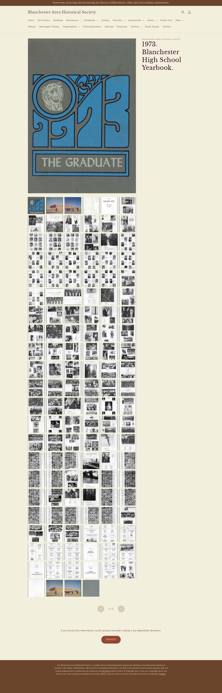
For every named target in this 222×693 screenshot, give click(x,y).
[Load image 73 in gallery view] (36, 424)
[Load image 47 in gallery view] (109, 333)
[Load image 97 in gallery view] (36, 497)
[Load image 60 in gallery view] (127, 369)
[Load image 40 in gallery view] (91, 314)
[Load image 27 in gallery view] (72, 278)
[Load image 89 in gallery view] (109, 460)
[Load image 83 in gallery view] (109, 442)
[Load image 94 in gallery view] (91, 479)
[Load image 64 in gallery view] (91, 387)
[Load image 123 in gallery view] (72, 570)
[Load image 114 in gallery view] (127, 533)
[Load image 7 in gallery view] (36, 223)
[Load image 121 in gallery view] (36, 570)
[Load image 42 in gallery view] (127, 314)
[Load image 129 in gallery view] (72, 588)
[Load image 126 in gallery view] (127, 570)
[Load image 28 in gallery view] (91, 278)
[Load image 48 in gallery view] (127, 333)
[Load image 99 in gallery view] (72, 497)
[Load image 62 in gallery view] (54, 387)
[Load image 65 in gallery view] (109, 387)
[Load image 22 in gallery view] (91, 260)
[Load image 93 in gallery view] (72, 479)
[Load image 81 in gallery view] (72, 442)
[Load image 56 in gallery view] (54, 369)
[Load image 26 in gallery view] (54, 278)
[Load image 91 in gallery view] (36, 479)
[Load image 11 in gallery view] (109, 223)
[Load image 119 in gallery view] (109, 551)
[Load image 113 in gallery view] (109, 533)
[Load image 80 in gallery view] (54, 442)
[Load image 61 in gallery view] (36, 387)
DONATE (111, 639)
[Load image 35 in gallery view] (109, 296)
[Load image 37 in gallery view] (36, 314)
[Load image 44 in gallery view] (54, 333)
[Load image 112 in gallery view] (91, 533)
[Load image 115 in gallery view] (36, 551)
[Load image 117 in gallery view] (72, 551)
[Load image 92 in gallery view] (54, 479)
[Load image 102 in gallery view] (127, 497)
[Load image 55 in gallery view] (36, 369)
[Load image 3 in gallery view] (72, 205)
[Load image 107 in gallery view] (109, 515)
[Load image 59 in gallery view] (109, 369)
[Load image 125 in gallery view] (109, 570)
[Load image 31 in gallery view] (36, 296)
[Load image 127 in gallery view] (36, 588)
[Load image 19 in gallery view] (36, 260)
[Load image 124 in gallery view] (91, 570)
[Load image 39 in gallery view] (72, 314)
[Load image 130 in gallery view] (91, 588)
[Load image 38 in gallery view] (54, 314)
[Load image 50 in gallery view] (54, 351)
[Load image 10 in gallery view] (91, 223)
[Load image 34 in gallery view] (91, 296)
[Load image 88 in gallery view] (91, 460)
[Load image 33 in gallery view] (72, 296)
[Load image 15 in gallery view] (72, 242)
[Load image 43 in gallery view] (36, 333)
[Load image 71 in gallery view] (109, 406)
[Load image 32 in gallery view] (54, 296)
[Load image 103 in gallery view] (36, 515)
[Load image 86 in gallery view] (54, 460)
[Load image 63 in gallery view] (72, 387)
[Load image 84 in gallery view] (127, 442)
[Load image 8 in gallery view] (54, 223)
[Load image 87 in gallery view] (72, 460)
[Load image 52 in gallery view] (91, 351)
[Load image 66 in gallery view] (127, 387)
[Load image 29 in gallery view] (109, 278)
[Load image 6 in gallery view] (127, 205)
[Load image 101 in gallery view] (109, 497)
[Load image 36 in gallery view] (127, 296)
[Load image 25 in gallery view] (36, 278)
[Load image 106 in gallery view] (91, 515)
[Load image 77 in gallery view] (109, 424)
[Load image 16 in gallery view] (91, 242)
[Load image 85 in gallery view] (36, 460)
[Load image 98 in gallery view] (54, 497)
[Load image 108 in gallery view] (127, 515)
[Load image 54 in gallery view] (127, 351)
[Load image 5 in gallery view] (109, 205)
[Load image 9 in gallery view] (72, 223)
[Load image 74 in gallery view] (54, 424)
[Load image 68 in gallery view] (54, 406)
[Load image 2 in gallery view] (54, 205)
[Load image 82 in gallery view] (91, 442)
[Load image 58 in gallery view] (91, 369)
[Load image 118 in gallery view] (91, 551)
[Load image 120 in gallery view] (127, 551)
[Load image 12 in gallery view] (127, 223)
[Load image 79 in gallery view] (36, 442)
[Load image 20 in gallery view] (54, 260)
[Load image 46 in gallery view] (91, 333)
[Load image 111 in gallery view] (72, 533)
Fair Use (105, 671)
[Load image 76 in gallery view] (91, 424)
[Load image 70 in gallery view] (91, 406)
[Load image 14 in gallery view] (54, 242)
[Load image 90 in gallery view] (127, 460)
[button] (73, 20)
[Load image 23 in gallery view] (109, 260)
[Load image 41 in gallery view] (109, 314)
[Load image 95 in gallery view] (109, 479)
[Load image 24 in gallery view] (127, 260)
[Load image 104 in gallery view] (54, 515)
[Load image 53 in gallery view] (109, 351)
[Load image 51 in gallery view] (72, 351)
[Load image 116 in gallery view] (54, 551)
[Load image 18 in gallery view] (127, 242)
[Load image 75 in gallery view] (72, 424)
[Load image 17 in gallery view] (109, 242)
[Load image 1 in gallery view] (36, 205)
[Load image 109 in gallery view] (36, 533)
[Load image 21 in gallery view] (72, 260)
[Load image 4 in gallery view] (91, 205)
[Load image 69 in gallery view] (72, 406)
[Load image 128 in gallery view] (54, 588)
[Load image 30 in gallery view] (127, 278)
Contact (162, 674)
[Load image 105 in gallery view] (72, 515)
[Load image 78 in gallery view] (127, 424)
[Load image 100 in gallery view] (91, 497)
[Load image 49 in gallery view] (36, 351)
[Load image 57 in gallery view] (72, 369)
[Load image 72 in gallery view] (127, 406)
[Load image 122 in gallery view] (54, 570)
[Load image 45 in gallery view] (72, 333)
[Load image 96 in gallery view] (127, 479)
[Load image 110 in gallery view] (54, 533)
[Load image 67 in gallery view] (36, 406)
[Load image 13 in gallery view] (36, 242)
